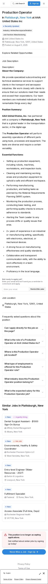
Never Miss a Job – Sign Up (22, 552)
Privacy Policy (24, 564)
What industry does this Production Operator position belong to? (21, 380)
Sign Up (35, 3)
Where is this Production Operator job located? (21, 353)
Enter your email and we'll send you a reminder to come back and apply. (22, 281)
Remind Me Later (37, 289)
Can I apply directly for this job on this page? (21, 329)
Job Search (20, 3)
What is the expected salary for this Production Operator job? (22, 392)
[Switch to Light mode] (44, 3)
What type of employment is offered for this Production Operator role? (18, 366)
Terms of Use (24, 568)
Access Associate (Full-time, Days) (21, 511)
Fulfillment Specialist (14, 493)
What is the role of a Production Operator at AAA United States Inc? (22, 341)
